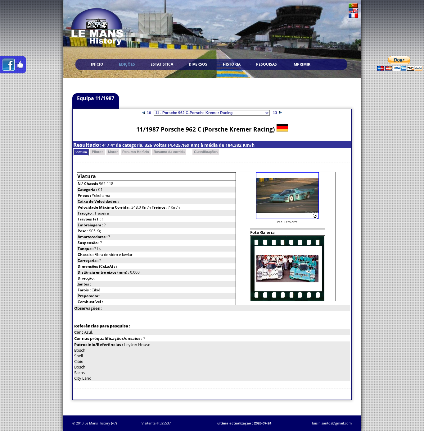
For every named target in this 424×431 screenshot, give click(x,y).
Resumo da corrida (169, 152)
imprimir (301, 64)
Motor (113, 152)
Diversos (198, 64)
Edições (127, 64)
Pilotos (97, 152)
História (232, 64)
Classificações (206, 152)
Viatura (81, 152)
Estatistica (162, 64)
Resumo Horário (135, 152)
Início (97, 64)
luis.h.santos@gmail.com (332, 423)
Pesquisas (266, 64)
